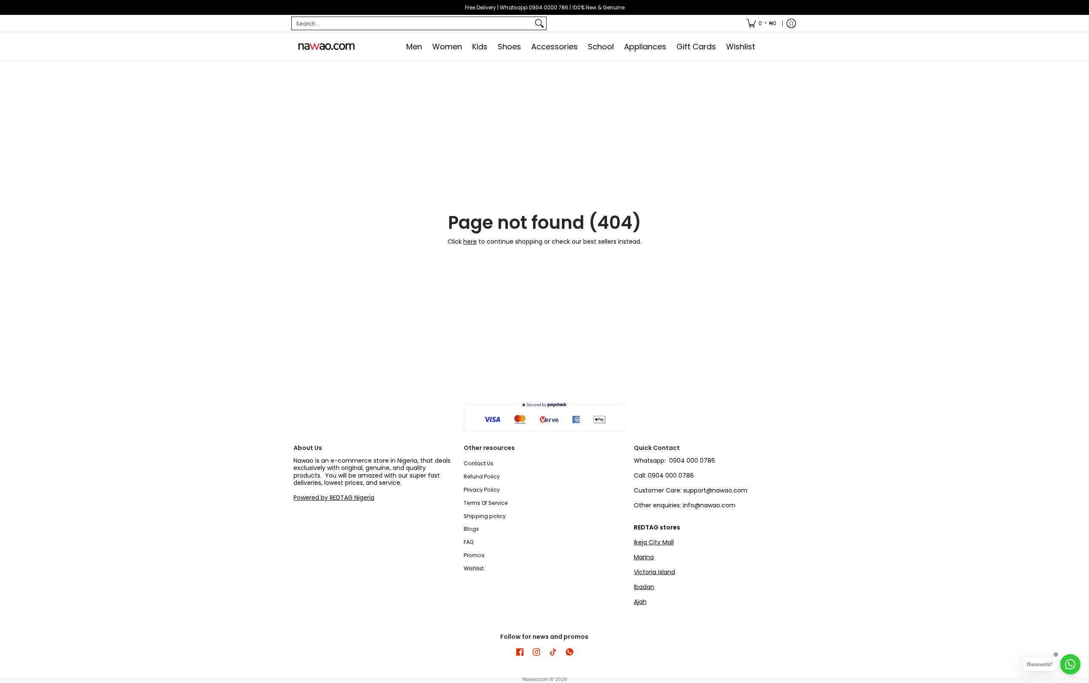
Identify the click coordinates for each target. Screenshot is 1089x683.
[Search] (539, 23)
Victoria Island (654, 572)
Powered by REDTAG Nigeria (334, 497)
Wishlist (474, 568)
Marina (644, 557)
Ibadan (644, 587)
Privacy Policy (482, 489)
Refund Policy (482, 476)
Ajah (640, 602)
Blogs (471, 528)
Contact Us (478, 463)
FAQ (469, 542)
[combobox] (412, 23)
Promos (474, 555)
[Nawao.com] (325, 46)
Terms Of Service (486, 503)
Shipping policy (485, 516)
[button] (520, 652)
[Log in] (791, 23)
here (470, 241)
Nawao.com (535, 679)
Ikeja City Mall (654, 542)
